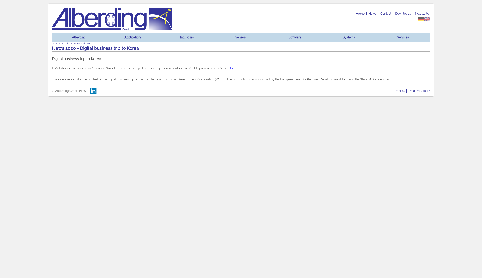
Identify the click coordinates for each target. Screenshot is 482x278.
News (372, 13)
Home (360, 13)
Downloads (403, 13)
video (230, 68)
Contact (385, 13)
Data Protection (419, 91)
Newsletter (422, 13)
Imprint (400, 91)
